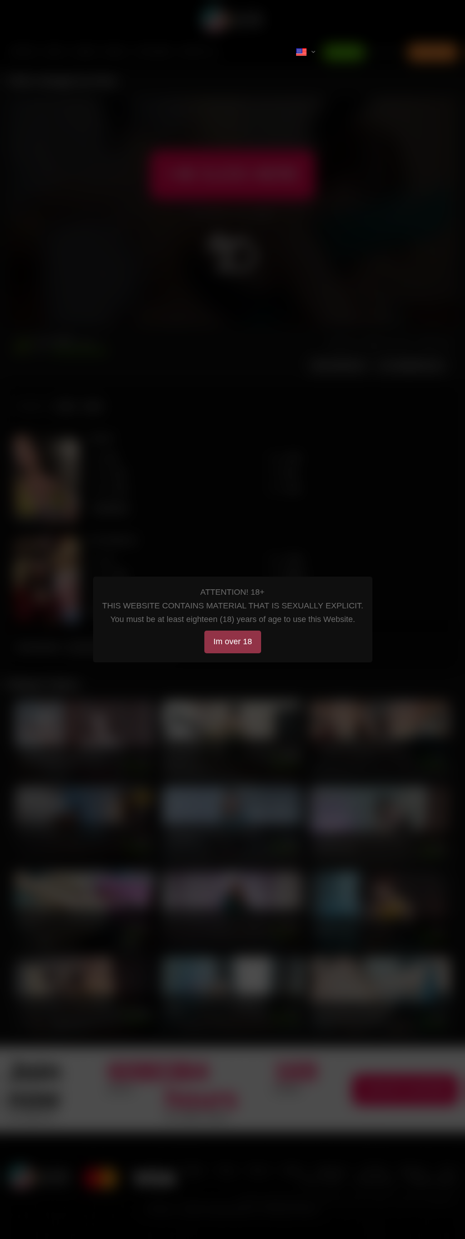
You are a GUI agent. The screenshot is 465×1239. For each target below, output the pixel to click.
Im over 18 (232, 641)
